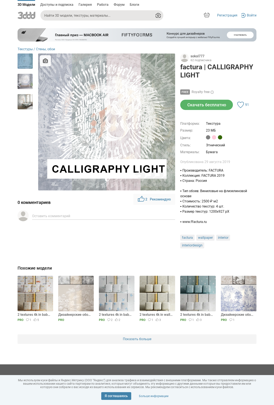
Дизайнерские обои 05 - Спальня (238, 315)
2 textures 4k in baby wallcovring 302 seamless (35, 315)
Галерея (85, 5)
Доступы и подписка (56, 5)
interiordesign (192, 245)
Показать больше (137, 339)
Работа (103, 5)
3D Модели (26, 5)
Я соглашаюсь (116, 396)
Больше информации (153, 396)
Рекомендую (158, 199)
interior (223, 238)
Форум (119, 5)
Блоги (134, 5)
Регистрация (227, 15)
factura (187, 238)
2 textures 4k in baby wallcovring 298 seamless (197, 315)
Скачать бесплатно (206, 104)
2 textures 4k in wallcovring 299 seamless (157, 315)
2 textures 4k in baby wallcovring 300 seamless (116, 315)
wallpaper (205, 238)
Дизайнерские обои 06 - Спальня (75, 315)
